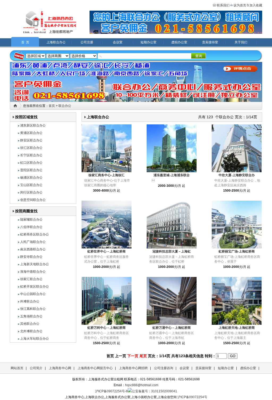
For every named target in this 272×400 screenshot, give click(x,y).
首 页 (25, 42)
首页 (52, 106)
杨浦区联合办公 (31, 177)
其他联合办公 (29, 324)
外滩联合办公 (29, 301)
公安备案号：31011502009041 (154, 391)
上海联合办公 (56, 42)
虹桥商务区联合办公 (34, 234)
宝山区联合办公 (31, 185)
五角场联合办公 (31, 316)
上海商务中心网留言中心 (95, 368)
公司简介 (36, 368)
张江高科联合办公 (33, 309)
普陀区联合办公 (31, 170)
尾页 (143, 356)
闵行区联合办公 (31, 192)
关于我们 (241, 42)
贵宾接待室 (210, 42)
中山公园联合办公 (33, 294)
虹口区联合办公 (31, 163)
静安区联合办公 (31, 140)
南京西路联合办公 (33, 249)
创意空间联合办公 (33, 200)
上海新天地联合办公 (34, 264)
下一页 (132, 356)
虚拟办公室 (179, 42)
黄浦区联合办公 (31, 133)
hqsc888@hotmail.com (141, 385)
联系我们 (223, 5)
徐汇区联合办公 (31, 148)
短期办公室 (148, 42)
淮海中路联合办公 (33, 271)
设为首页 (239, 5)
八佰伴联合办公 (31, 227)
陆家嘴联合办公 (31, 219)
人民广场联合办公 (33, 242)
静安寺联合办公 (31, 257)
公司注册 (86, 42)
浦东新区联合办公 (33, 125)
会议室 (117, 42)
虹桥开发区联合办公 (34, 286)
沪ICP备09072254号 (192, 397)
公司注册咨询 (163, 368)
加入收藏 (255, 5)
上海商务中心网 (60, 368)
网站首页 (17, 368)
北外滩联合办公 (31, 331)
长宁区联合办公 (31, 155)
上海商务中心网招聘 (133, 368)
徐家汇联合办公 (31, 279)
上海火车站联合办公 (34, 338)
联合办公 (64, 106)
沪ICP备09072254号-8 (111, 391)
